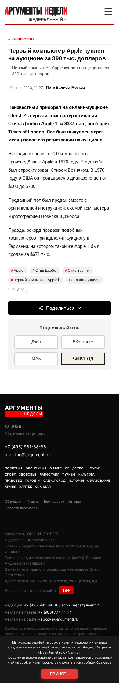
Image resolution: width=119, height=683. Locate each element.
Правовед (13, 480)
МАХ (36, 358)
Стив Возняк (77, 270)
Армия (10, 486)
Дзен (36, 341)
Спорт (10, 474)
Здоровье (28, 474)
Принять (59, 674)
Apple (17, 270)
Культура (86, 474)
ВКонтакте (83, 341)
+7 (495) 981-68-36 (25, 446)
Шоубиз (93, 468)
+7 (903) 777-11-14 (55, 612)
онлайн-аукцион (84, 280)
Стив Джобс (44, 270)
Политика (14, 468)
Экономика (36, 468)
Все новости (54, 501)
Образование (98, 480)
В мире (56, 468)
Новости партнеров (21, 508)
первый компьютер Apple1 (35, 280)
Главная (33, 501)
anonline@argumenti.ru (28, 454)
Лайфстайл (50, 474)
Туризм (68, 474)
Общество (23, 39)
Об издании (14, 501)
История (76, 480)
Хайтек (25, 486)
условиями (104, 657)
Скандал (43, 486)
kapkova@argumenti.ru (58, 619)
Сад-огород (54, 480)
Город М (32, 480)
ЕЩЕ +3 (18, 289)
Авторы (74, 501)
